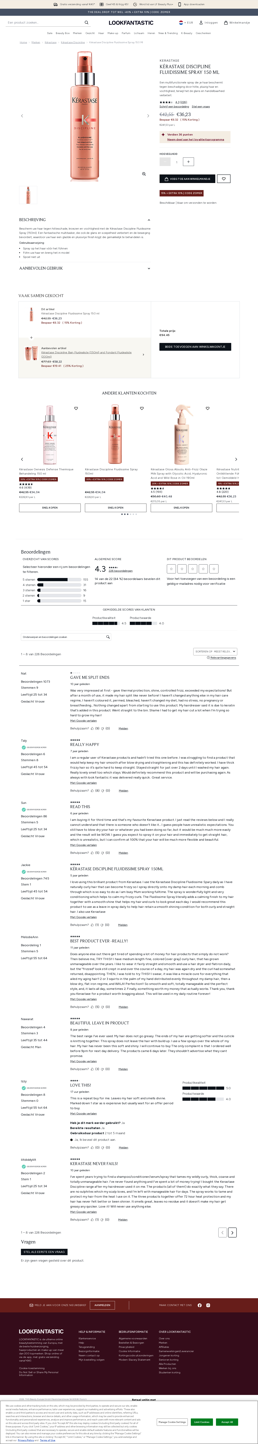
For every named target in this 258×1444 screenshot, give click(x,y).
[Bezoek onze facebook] (199, 1305)
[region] (129, 1422)
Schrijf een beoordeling (174, 106)
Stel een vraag (201, 106)
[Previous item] (22, 459)
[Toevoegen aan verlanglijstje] (224, 178)
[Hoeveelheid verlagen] (165, 161)
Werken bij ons (167, 1368)
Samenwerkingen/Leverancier (176, 1351)
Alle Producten (167, 1364)
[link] (208, 22)
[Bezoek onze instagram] (208, 1305)
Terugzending (87, 1347)
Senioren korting (169, 1359)
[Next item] (236, 459)
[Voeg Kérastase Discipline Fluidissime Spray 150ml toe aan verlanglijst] (142, 408)
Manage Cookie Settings (172, 1422)
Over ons (164, 1338)
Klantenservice (87, 1338)
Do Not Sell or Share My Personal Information (38, 1374)
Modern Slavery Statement (135, 1359)
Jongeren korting (169, 1355)
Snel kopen (50, 507)
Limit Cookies (201, 1422)
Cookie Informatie (129, 1351)
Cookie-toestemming (32, 1368)
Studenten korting (169, 1372)
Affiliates (164, 1347)
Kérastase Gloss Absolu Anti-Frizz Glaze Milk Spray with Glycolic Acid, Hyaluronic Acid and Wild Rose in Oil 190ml (179, 474)
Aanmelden (102, 1305)
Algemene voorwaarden (133, 1338)
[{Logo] (131, 22)
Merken (36, 42)
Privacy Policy (26, 1440)
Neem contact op (89, 1355)
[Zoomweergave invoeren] (144, 174)
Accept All (227, 1422)
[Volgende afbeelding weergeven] (148, 116)
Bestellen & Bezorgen (131, 1342)
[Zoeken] (86, 22)
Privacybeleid (126, 1347)
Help (81, 1342)
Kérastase (51, 42)
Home (23, 42)
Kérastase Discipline (73, 42)
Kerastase (169, 61)
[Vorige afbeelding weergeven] (22, 116)
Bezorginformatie (89, 1351)
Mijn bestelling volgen (91, 1359)
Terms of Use (47, 1440)
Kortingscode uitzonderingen (136, 1355)
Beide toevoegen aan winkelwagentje (195, 346)
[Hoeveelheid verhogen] (188, 161)
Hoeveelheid (169, 154)
